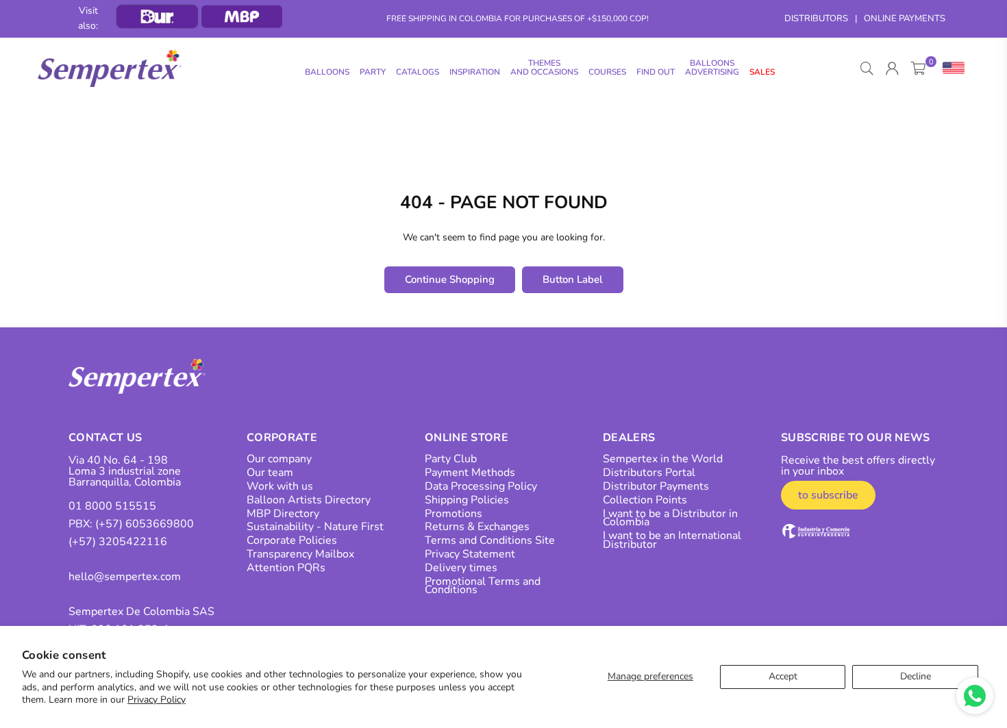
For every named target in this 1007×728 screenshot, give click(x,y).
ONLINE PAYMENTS (904, 18)
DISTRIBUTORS (816, 18)
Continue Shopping (450, 279)
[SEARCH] (867, 68)
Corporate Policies (292, 540)
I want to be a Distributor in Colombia (670, 518)
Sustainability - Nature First (315, 526)
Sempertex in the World (663, 458)
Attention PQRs (286, 567)
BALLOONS (327, 71)
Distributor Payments (656, 486)
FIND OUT (655, 71)
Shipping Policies (467, 499)
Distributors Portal (649, 472)
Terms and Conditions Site (490, 540)
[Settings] (950, 68)
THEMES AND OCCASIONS (544, 67)
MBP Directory (283, 513)
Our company (279, 458)
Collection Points (645, 499)
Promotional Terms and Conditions (482, 586)
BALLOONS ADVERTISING (712, 67)
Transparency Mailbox (300, 554)
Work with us (280, 486)
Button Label (573, 279)
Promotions (453, 513)
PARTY (373, 71)
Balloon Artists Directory (309, 499)
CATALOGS (417, 71)
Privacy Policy (156, 699)
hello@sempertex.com (125, 576)
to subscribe (828, 495)
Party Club (451, 458)
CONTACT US (105, 437)
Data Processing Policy (481, 486)
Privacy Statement (470, 554)
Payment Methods (470, 472)
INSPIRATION (474, 71)
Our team (270, 472)
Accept (783, 676)
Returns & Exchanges (477, 526)
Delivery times (461, 567)
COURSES (607, 71)
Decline (915, 676)
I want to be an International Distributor (672, 540)
